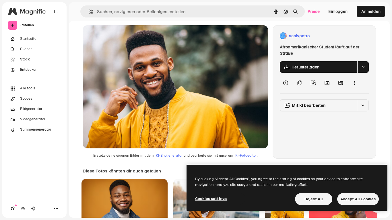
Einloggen (338, 11)
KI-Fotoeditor (246, 155)
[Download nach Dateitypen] (363, 67)
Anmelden (371, 11)
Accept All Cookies (358, 199)
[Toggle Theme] (33, 208)
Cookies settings (211, 198)
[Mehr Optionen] (354, 83)
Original (119, 36)
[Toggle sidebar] (56, 11)
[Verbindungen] (12, 208)
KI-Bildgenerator (169, 155)
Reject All (313, 199)
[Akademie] (23, 208)
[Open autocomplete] (88, 11)
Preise (314, 11)
